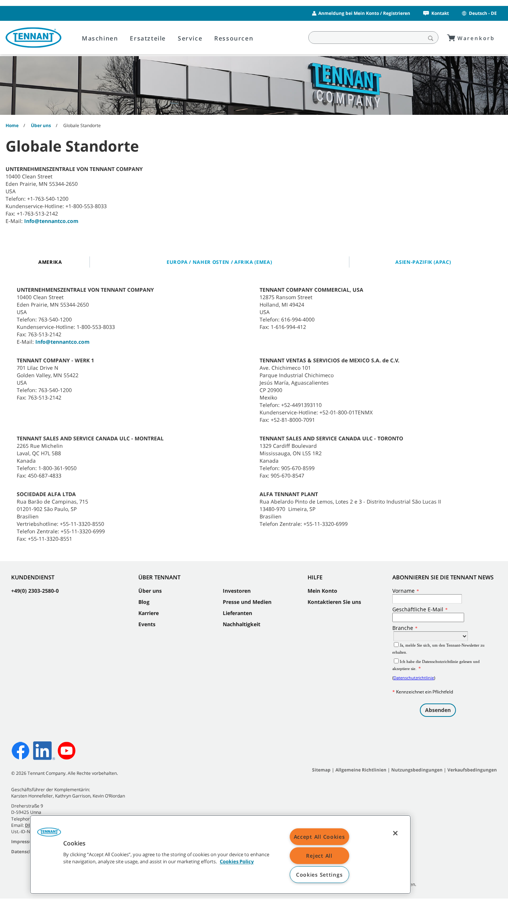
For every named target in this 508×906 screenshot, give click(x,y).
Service (190, 38)
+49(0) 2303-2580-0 (35, 590)
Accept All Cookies (319, 836)
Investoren (237, 590)
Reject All (319, 855)
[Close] (395, 833)
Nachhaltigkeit (241, 624)
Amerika (50, 262)
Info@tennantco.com (51, 220)
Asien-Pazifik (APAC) (423, 262)
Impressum (23, 841)
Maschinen (100, 38)
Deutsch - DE (483, 13)
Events (146, 624)
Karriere (148, 613)
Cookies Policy (237, 861)
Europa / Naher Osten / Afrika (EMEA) (219, 262)
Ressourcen (233, 38)
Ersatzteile (148, 38)
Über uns (150, 590)
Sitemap (321, 770)
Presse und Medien (247, 601)
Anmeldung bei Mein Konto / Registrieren (364, 13)
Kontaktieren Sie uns (334, 601)
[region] (220, 854)
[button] (49, 835)
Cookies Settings (319, 874)
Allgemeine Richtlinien (360, 770)
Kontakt (440, 13)
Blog (143, 601)
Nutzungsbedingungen (417, 770)
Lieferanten (237, 613)
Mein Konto (322, 590)
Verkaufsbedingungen (472, 770)
